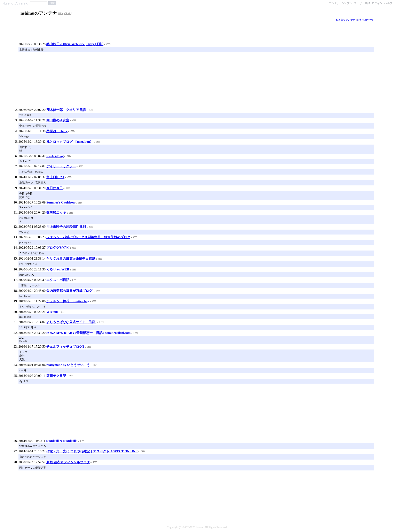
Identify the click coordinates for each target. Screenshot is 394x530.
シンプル (346, 3)
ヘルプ (388, 3)
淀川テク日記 (56, 375)
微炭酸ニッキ (56, 212)
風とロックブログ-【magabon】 (69, 141)
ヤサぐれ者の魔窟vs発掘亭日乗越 (70, 258)
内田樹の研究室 (57, 120)
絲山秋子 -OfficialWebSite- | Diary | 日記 (74, 44)
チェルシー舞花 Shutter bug (67, 301)
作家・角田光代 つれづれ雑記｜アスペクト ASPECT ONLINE (92, 451)
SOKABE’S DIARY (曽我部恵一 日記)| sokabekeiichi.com (88, 333)
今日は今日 (54, 188)
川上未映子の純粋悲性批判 (66, 226)
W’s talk (52, 312)
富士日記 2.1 (55, 177)
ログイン (377, 3)
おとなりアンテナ (345, 19)
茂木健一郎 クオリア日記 (66, 110)
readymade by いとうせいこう (68, 365)
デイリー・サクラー (61, 166)
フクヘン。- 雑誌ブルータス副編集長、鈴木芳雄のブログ (88, 237)
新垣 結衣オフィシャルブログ (68, 462)
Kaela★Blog (55, 156)
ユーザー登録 (362, 3)
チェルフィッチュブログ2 (65, 346)
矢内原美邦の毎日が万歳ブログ (69, 290)
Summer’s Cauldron (60, 202)
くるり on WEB (57, 269)
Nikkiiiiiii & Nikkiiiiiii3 (61, 441)
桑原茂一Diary (57, 131)
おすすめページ (365, 19)
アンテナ (334, 3)
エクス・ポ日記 (57, 280)
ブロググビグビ (57, 247)
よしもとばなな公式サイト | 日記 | (71, 322)
